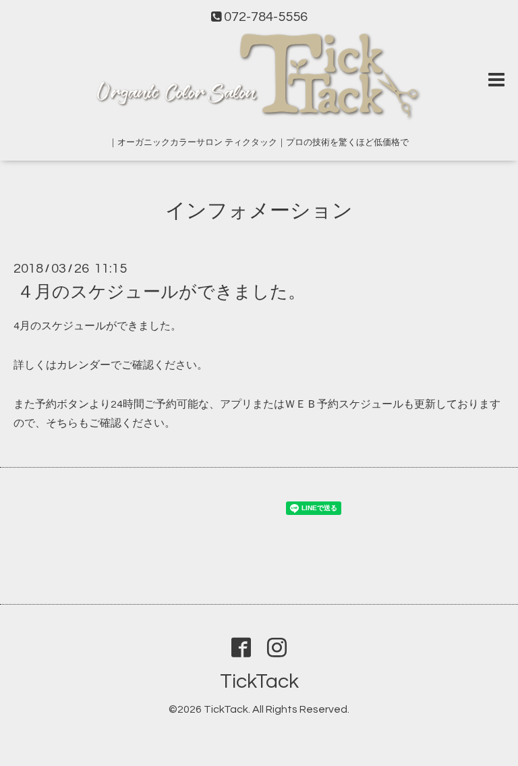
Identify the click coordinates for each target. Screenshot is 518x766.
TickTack (259, 681)
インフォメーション (259, 210)
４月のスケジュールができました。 (161, 292)
